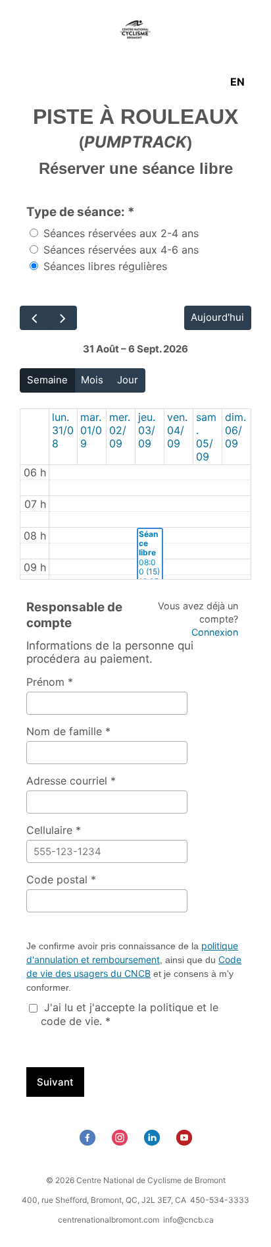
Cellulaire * (53, 830)
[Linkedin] (153, 1141)
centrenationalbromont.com (108, 1220)
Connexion (214, 632)
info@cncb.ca (188, 1220)
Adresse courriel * (71, 780)
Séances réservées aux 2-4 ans (119, 233)
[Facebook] (89, 1141)
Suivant (55, 1082)
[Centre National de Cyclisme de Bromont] (135, 31)
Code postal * (61, 879)
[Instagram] (121, 1141)
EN (237, 81)
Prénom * (49, 681)
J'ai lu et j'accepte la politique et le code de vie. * (129, 1014)
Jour (127, 380)
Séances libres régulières (103, 266)
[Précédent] (34, 318)
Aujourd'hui (217, 317)
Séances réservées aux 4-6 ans (119, 249)
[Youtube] (186, 1141)
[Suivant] (62, 318)
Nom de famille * (68, 731)
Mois (92, 380)
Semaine (47, 380)
